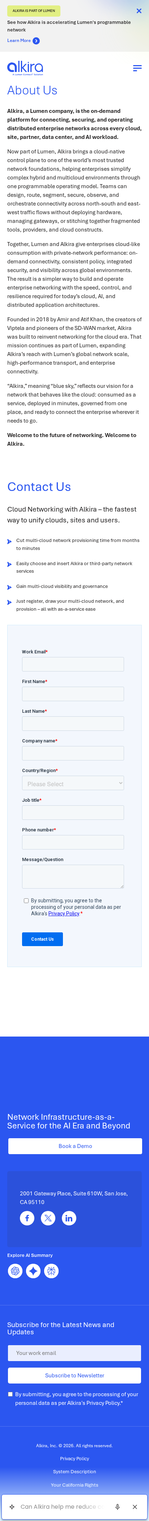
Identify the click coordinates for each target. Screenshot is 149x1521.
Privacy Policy (102, 1403)
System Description (74, 1472)
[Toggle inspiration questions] (11, 1507)
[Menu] (137, 68)
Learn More (19, 40)
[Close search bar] (135, 1507)
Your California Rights (74, 1485)
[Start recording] (117, 1507)
